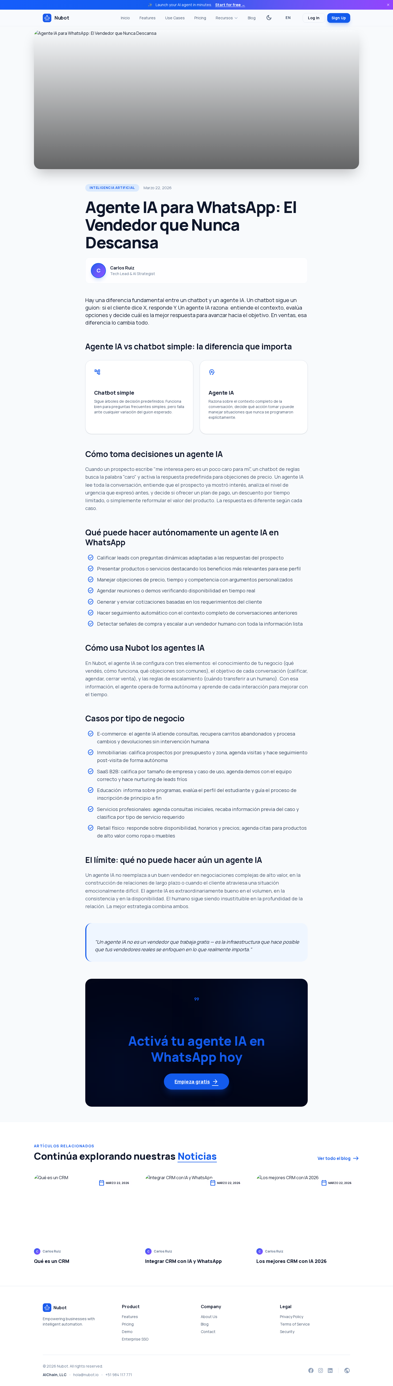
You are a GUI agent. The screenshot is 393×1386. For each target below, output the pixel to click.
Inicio (125, 17)
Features (148, 17)
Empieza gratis (196, 1081)
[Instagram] (320, 1370)
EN (288, 17)
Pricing (200, 17)
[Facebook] (311, 1370)
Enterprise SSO (135, 1339)
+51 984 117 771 (118, 1374)
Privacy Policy (291, 1316)
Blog (252, 17)
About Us (209, 1316)
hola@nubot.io (86, 1374)
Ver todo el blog (338, 1158)
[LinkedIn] (330, 1370)
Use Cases (175, 17)
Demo (127, 1331)
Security (287, 1331)
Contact (208, 1331)
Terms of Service (295, 1324)
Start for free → (230, 4)
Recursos (224, 17)
